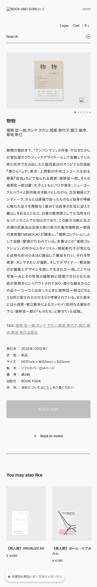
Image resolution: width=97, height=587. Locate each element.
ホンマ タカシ (46, 325)
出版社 (32, 332)
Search (12, 36)
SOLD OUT (48, 409)
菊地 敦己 (18, 332)
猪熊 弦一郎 (25, 325)
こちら (47, 387)
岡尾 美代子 (68, 325)
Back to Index (51, 436)
